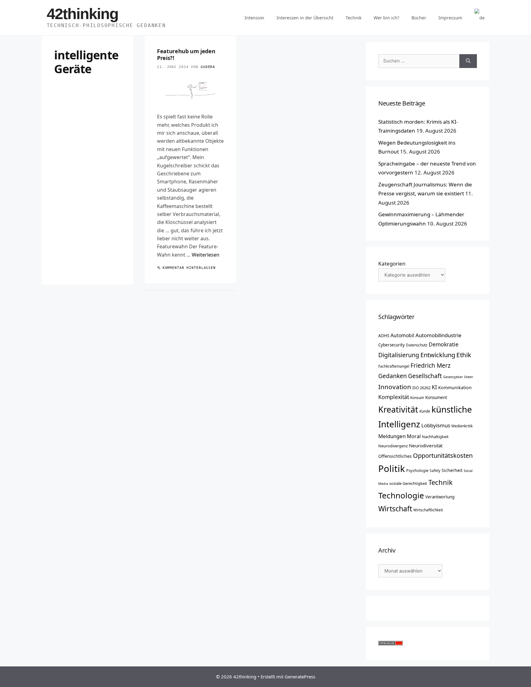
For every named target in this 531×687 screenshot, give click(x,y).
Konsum (417, 397)
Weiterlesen (205, 254)
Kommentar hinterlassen (189, 268)
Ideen (468, 377)
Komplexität (393, 397)
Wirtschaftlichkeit (428, 509)
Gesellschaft (425, 376)
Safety (435, 470)
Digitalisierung (398, 355)
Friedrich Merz (430, 365)
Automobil (402, 335)
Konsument (436, 397)
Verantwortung (439, 497)
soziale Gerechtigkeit (408, 483)
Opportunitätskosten (443, 455)
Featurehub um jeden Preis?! (186, 54)
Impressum (450, 18)
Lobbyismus (435, 425)
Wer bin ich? (386, 18)
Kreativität (398, 409)
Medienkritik (462, 425)
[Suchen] (468, 61)
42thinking (82, 13)
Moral (414, 436)
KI (434, 387)
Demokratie (443, 344)
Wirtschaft (395, 508)
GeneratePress (300, 676)
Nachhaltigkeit (435, 436)
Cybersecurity (391, 345)
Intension (254, 18)
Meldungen (392, 436)
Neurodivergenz (393, 446)
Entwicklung (437, 354)
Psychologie (417, 470)
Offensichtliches (395, 456)
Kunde (424, 411)
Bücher (418, 18)
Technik (353, 18)
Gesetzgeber (453, 377)
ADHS (383, 335)
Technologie (401, 495)
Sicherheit (452, 470)
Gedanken (392, 376)
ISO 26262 (421, 387)
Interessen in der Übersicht (305, 18)
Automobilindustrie (438, 335)
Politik (391, 468)
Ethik (463, 354)
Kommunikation (455, 387)
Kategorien (392, 263)
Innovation (394, 386)
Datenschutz (416, 344)
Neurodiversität (425, 445)
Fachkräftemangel (393, 366)
